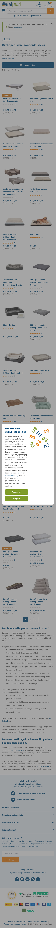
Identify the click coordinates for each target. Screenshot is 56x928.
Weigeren (16, 498)
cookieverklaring (11, 475)
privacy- (20, 473)
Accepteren (16, 492)
